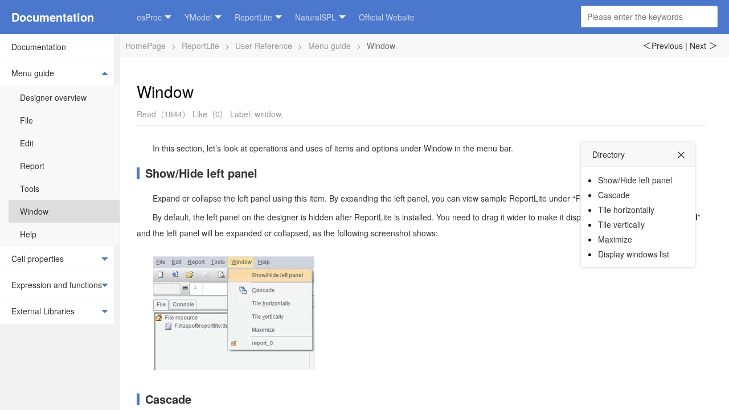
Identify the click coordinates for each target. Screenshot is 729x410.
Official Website (387, 17)
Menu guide (32, 73)
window (268, 114)
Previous (662, 45)
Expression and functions (56, 284)
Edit (27, 143)
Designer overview (53, 97)
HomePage (145, 45)
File (26, 120)
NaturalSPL (315, 17)
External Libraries (43, 311)
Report (32, 165)
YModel (198, 17)
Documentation (52, 17)
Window (34, 211)
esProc (149, 17)
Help (28, 234)
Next (704, 45)
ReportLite (253, 17)
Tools (29, 188)
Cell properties (37, 258)
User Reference (263, 45)
